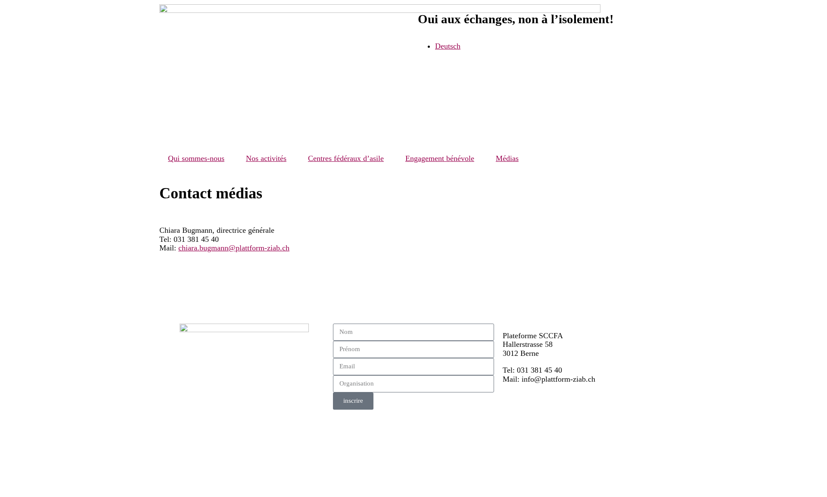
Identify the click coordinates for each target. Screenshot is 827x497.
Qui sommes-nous (196, 158)
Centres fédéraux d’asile (346, 158)
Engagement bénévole (439, 158)
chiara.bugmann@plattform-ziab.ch (233, 248)
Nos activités (266, 158)
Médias (507, 158)
